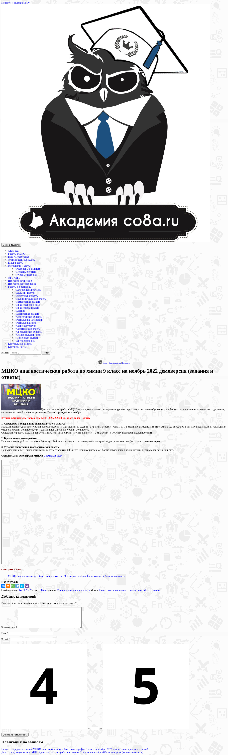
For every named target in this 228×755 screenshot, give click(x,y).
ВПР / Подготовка (18, 256)
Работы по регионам (19, 286)
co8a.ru (43, 590)
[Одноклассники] (8, 586)
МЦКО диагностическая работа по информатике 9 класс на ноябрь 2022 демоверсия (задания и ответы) (67, 576)
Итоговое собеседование (22, 283)
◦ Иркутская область (26, 295)
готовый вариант (118, 590)
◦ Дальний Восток (25, 292)
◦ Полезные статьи (25, 271)
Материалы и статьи (19, 265)
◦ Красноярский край (27, 307)
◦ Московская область (27, 313)
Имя (4, 633)
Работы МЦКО (16, 253)
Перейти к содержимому (15, 2)
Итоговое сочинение (20, 280)
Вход (105, 363)
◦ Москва (20, 310)
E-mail (5, 639)
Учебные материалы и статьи (73, 590)
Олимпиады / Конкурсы (21, 259)
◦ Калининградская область (30, 298)
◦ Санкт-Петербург (25, 325)
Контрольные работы (20, 343)
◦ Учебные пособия (26, 274)
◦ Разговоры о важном (27, 268)
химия (156, 590)
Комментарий (9, 627)
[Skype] (22, 586)
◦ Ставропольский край (28, 334)
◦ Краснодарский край (27, 304)
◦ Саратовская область (27, 328)
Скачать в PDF (53, 455)
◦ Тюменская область (26, 337)
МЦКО (147, 590)
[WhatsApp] (13, 586)
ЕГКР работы (15, 262)
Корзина (126, 363)
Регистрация (115, 363)
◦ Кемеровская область (27, 301)
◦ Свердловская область (28, 331)
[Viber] (27, 586)
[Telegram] (17, 586)
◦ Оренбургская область (28, 316)
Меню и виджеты (11, 245)
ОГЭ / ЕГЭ (14, 277)
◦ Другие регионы (25, 340)
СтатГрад (13, 250)
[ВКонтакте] (3, 586)
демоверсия (135, 590)
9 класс (103, 590)
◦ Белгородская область (28, 289)
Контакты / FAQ (17, 346)
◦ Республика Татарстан (28, 319)
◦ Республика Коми (26, 322)
